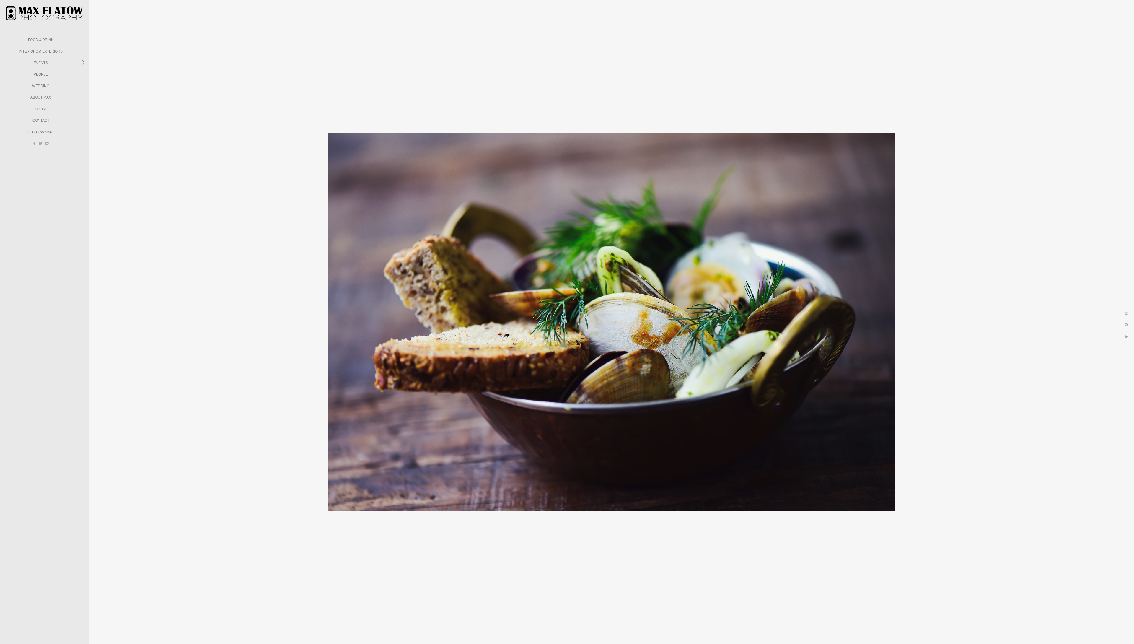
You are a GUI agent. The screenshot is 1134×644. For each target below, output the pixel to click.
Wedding (40, 86)
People (41, 74)
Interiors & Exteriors (41, 51)
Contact (40, 120)
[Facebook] (35, 143)
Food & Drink (40, 40)
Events (41, 63)
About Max (40, 97)
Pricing (40, 109)
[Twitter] (41, 143)
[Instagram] (47, 143)
